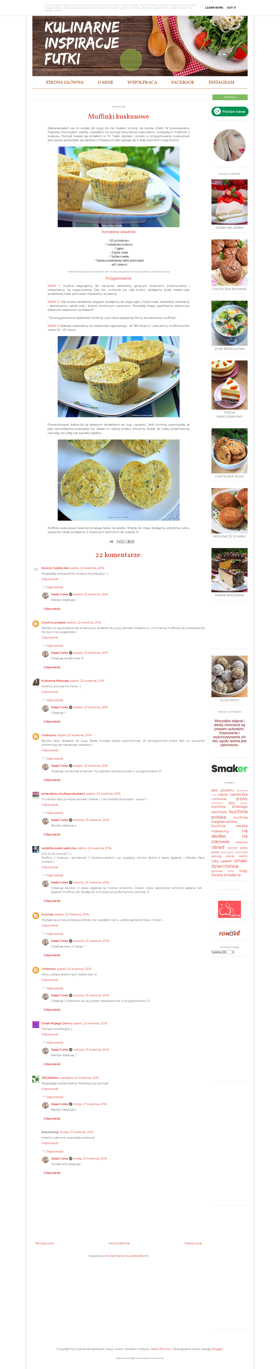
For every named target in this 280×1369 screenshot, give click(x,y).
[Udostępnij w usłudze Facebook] (129, 541)
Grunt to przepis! (54, 622)
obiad (217, 847)
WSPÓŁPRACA (142, 83)
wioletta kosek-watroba (59, 848)
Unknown (49, 735)
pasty (244, 848)
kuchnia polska (229, 814)
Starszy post (193, 1243)
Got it (231, 7)
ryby (215, 861)
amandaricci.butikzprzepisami (63, 793)
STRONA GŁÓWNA (65, 83)
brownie (242, 790)
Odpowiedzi (54, 587)
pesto (215, 852)
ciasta (223, 794)
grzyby (242, 799)
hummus (217, 802)
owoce (232, 848)
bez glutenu (222, 790)
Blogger (217, 1349)
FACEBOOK (182, 83)
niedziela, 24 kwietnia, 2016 (79, 1078)
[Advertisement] (230, 626)
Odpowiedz (50, 579)
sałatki (226, 861)
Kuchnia (47, 914)
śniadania (232, 875)
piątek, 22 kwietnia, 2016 (87, 568)
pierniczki (241, 852)
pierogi (216, 856)
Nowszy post (44, 1243)
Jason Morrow (161, 1349)
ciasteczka (239, 794)
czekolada (218, 799)
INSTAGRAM (221, 83)
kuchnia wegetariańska (229, 819)
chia (213, 794)
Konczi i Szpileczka (55, 568)
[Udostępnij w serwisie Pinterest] (133, 541)
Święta (217, 875)
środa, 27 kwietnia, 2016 (90, 1104)
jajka (231, 803)
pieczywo (228, 852)
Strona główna (119, 1243)
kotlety (244, 803)
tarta (231, 871)
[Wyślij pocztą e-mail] (118, 541)
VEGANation (50, 1078)
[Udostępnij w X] (125, 541)
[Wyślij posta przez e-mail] (111, 541)
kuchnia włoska (229, 826)
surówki (216, 871)
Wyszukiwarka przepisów (229, 889)
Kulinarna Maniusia (55, 681)
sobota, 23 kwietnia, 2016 (91, 820)
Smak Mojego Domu (57, 1023)
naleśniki (241, 842)
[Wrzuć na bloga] (122, 541)
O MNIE (105, 83)
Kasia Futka (59, 594)
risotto (243, 856)
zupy (243, 871)
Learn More (214, 7)
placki (230, 856)
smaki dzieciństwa (229, 863)
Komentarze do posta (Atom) (127, 1256)
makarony (220, 831)
